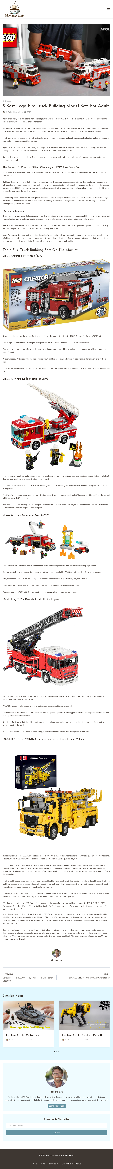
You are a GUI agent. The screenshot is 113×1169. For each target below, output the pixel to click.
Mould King (9, 599)
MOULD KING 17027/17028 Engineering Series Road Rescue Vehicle (44, 739)
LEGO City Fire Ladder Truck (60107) (25, 379)
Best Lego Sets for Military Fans (23, 1035)
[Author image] (4, 112)
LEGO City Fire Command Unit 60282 (26, 515)
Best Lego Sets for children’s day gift (82, 1035)
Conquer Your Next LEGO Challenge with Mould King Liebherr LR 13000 (28, 977)
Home (34, 1164)
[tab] (54, 1051)
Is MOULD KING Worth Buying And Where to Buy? (89, 976)
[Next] (107, 1025)
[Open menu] (108, 9)
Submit (56, 1132)
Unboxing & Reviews (71, 1164)
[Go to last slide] (6, 1025)
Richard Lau (12, 112)
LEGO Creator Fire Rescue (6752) (23, 256)
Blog (43, 1164)
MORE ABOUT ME (56, 1106)
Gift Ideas (7, 101)
